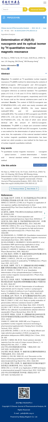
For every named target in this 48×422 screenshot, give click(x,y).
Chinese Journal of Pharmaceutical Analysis (15, 28)
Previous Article (18, 189)
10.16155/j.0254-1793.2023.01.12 (26, 31)
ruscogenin (43, 152)
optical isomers (10, 154)
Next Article (31, 189)
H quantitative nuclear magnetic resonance (17, 152)
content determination (29, 154)
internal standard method (19, 157)
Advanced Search (37, 9)
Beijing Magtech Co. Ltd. (29, 417)
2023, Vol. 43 (36, 28)
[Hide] (44, 218)
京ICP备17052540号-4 (24, 403)
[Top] (44, 213)
